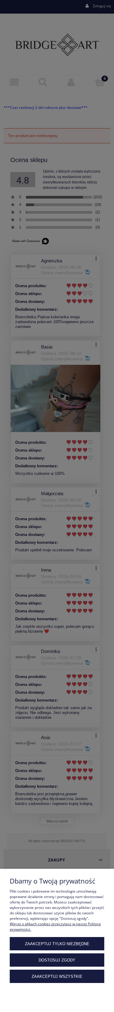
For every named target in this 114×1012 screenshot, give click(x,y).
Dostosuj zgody (57, 960)
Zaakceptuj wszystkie (57, 976)
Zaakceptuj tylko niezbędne (57, 944)
